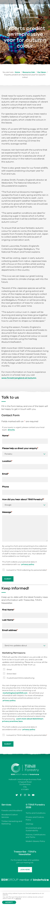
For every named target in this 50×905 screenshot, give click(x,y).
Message (7, 512)
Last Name (8, 619)
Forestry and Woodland (11, 810)
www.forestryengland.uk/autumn (18, 378)
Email (5, 473)
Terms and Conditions (35, 813)
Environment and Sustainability (33, 829)
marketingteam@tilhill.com (15, 693)
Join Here (25, 869)
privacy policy (27, 564)
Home (17, 72)
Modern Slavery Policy (35, 841)
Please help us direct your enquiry (20, 448)
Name (5, 435)
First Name (8, 609)
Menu (27, 2)
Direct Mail (11, 673)
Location (7, 461)
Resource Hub (29, 72)
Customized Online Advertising (20, 678)
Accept (9, 902)
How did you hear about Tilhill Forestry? (23, 499)
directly (11, 430)
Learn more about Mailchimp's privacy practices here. (22, 720)
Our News (41, 72)
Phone (5, 486)
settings (18, 898)
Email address (10, 630)
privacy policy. (9, 700)
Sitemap (29, 824)
